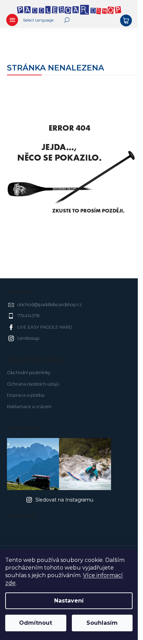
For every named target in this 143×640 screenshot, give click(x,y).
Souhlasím (102, 623)
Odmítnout (35, 623)
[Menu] (12, 21)
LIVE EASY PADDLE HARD (44, 327)
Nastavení (69, 600)
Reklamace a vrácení (29, 406)
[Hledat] (67, 20)
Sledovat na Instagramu (64, 500)
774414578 (28, 315)
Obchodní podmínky (29, 372)
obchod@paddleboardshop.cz (49, 304)
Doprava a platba (25, 395)
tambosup (28, 338)
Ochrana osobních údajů (33, 384)
